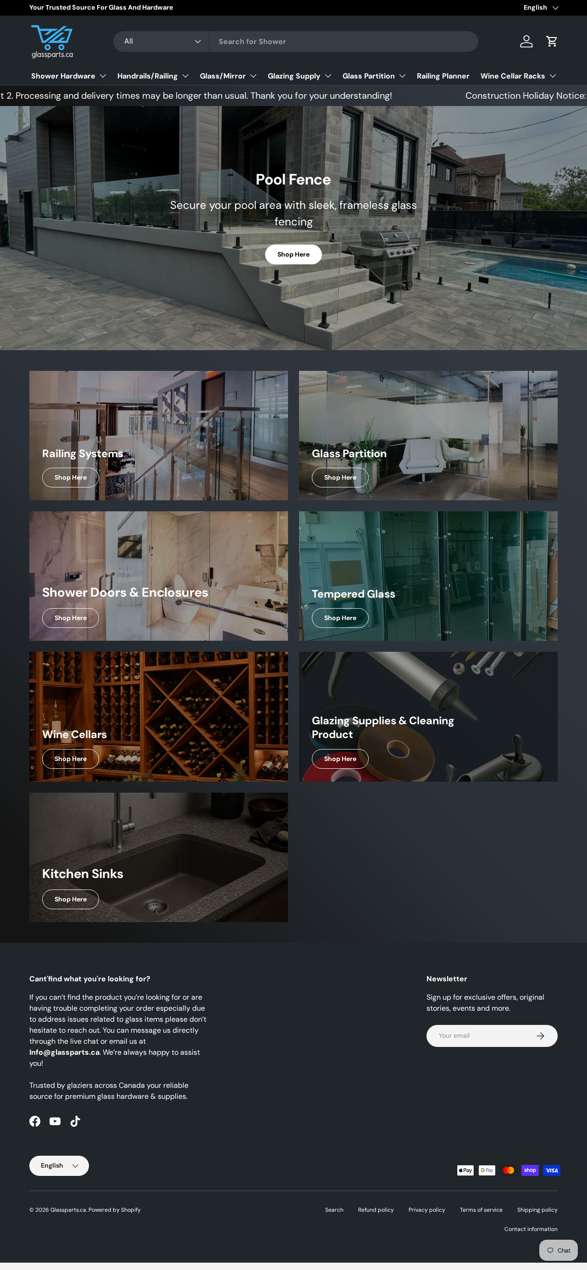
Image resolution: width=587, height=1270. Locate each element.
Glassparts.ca (68, 1210)
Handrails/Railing (147, 76)
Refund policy (376, 1210)
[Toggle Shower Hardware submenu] (102, 75)
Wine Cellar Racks (513, 76)
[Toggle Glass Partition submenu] (402, 75)
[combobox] (296, 41)
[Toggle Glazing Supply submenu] (327, 75)
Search (334, 1210)
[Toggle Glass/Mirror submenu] (253, 75)
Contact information (531, 1229)
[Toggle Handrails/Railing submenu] (185, 75)
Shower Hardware (63, 76)
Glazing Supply (294, 76)
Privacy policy (427, 1210)
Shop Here (293, 254)
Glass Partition (369, 76)
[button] (552, 41)
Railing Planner (443, 76)
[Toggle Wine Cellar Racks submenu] (552, 75)
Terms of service (481, 1210)
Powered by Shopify (115, 1210)
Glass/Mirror (223, 76)
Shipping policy (537, 1210)
